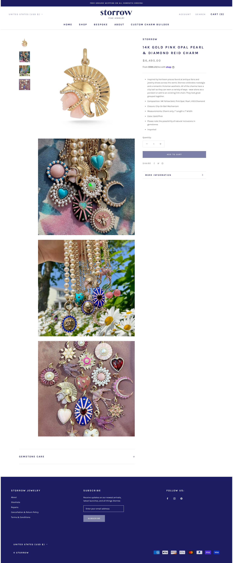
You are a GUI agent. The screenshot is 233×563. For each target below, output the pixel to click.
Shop (83, 24)
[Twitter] (158, 163)
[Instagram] (174, 498)
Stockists (15, 502)
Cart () (217, 14)
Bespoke (101, 24)
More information (158, 175)
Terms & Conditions (20, 517)
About (119, 24)
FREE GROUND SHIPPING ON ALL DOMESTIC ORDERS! (116, 3)
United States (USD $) (24, 14)
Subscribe (94, 518)
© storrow (21, 552)
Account (185, 14)
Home (68, 24)
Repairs (14, 507)
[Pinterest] (162, 163)
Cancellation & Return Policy (25, 512)
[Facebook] (154, 163)
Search (200, 14)
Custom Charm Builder (150, 24)
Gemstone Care (32, 456)
